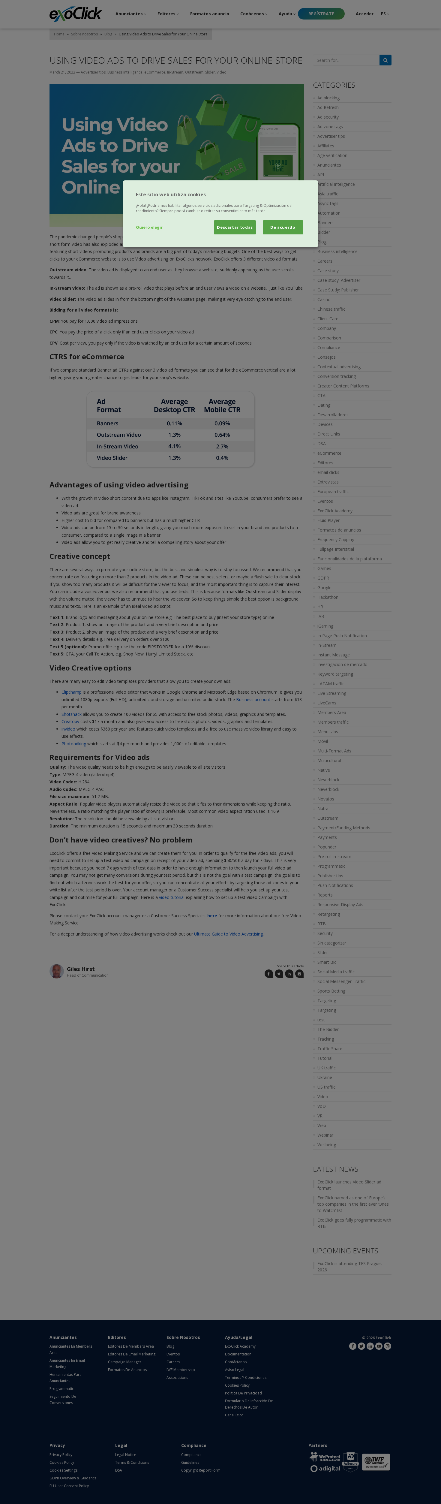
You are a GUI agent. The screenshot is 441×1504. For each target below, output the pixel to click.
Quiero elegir (149, 227)
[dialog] (220, 213)
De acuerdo (283, 227)
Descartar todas (235, 227)
